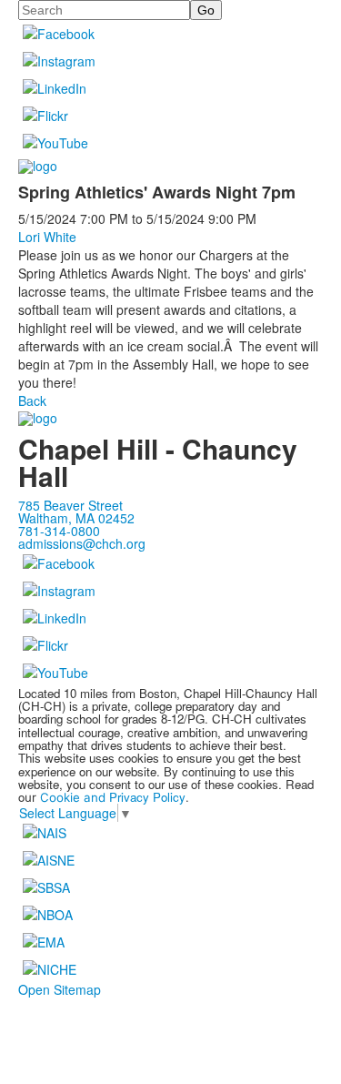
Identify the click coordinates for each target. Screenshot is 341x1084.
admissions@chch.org (81, 543)
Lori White (47, 237)
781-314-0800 (59, 531)
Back (32, 400)
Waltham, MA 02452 (76, 518)
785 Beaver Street (70, 505)
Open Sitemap (59, 989)
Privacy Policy (147, 796)
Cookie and (74, 797)
